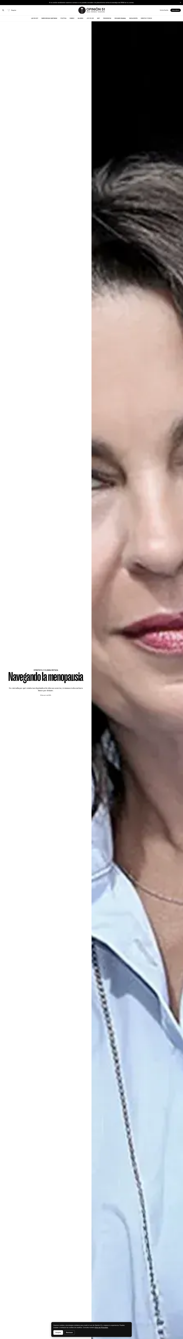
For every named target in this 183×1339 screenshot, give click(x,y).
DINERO (72, 18)
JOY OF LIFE (90, 18)
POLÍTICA (63, 18)
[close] (180, 2)
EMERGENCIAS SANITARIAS (49, 18)
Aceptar (58, 1332)
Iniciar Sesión (164, 10)
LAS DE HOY (34, 18)
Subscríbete (175, 10)
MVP (98, 18)
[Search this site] (3, 10)
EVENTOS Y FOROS (146, 18)
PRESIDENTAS (107, 18)
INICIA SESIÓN (133, 18)
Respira (13, 10)
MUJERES (80, 18)
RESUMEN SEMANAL (120, 18)
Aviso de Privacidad (101, 1327)
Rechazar (69, 1332)
